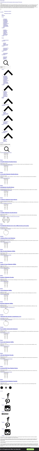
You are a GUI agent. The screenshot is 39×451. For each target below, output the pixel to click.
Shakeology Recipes (6, 104)
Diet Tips (4, 43)
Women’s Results (5, 53)
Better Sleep (5, 50)
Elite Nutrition (5, 96)
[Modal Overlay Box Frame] (19, 449)
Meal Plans (4, 33)
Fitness (3, 69)
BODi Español (5, 139)
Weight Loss (3, 105)
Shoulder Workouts (6, 23)
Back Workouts (5, 20)
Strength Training (5, 25)
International (3, 54)
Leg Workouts (5, 22)
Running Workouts (5, 26)
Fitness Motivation (5, 121)
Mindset (3, 35)
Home (2, 14)
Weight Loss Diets (5, 44)
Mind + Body (5, 122)
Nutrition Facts (5, 30)
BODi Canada (5, 141)
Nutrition (3, 27)
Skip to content (2, 0)
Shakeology (4, 91)
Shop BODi (3, 15)
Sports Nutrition (5, 34)
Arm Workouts (5, 19)
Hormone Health (5, 49)
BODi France (5, 57)
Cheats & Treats (5, 94)
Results (3, 124)
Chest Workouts (5, 21)
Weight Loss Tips (5, 45)
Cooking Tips (5, 93)
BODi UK (4, 58)
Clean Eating (5, 31)
